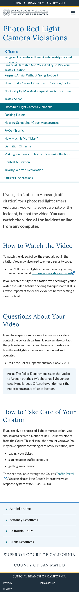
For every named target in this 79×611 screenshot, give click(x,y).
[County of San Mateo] (25, 15)
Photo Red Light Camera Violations (28, 107)
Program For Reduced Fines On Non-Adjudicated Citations (38, 59)
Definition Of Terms (17, 146)
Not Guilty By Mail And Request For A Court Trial (37, 91)
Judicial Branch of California (39, 3)
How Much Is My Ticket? (21, 138)
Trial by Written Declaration (23, 170)
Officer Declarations (18, 178)
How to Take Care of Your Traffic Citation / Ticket (38, 83)
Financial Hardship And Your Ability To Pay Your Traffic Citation (37, 67)
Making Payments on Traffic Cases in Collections (37, 154)
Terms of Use (47, 582)
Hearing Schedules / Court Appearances (31, 123)
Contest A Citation (17, 162)
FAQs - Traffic (14, 130)
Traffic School (13, 99)
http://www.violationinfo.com (51, 273)
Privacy (7, 582)
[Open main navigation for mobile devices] (73, 12)
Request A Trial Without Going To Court (31, 75)
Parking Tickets (15, 115)
